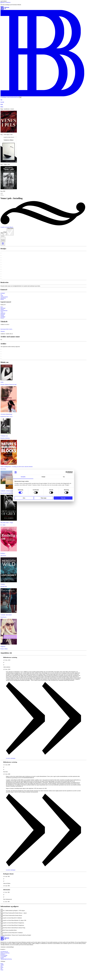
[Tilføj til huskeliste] (3, 244)
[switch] (36, 492)
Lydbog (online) (10, 228)
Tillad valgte (43, 498)
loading (2, 236)
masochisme (3, 298)
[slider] (43, 151)
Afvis (24, 498)
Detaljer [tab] (43, 476)
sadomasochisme (4, 296)
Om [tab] (64, 476)
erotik (2, 295)
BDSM (2, 299)
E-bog (5, 232)
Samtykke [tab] (23, 476)
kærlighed (3, 293)
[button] (43, 910)
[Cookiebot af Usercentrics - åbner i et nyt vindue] (67, 472)
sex (1, 294)
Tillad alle (63, 498)
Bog (2, 232)
